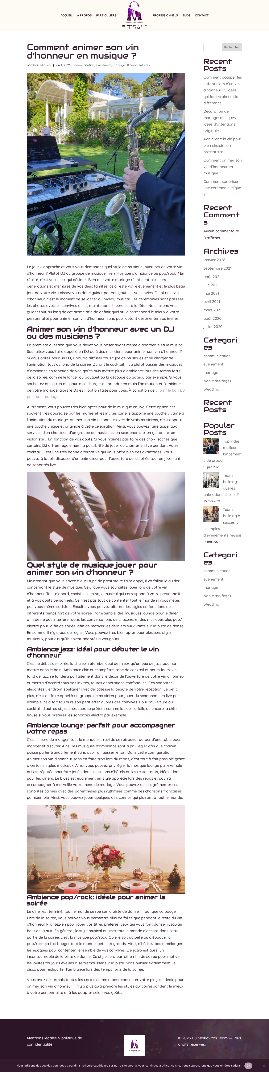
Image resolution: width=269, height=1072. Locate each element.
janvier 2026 (214, 259)
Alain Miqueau (42, 65)
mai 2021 (211, 293)
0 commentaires (138, 65)
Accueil (67, 15)
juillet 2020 (213, 326)
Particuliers (106, 15)
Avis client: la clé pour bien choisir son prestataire (222, 145)
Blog (186, 15)
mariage (119, 65)
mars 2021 (212, 310)
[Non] (264, 1066)
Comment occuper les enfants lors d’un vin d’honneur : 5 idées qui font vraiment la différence (222, 90)
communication (83, 65)
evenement (103, 65)
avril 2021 (211, 301)
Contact (202, 15)
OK (249, 1065)
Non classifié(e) (217, 381)
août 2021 (212, 276)
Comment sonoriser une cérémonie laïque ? (222, 188)
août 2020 (212, 318)
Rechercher (232, 47)
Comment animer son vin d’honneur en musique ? (222, 166)
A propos (84, 15)
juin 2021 (211, 284)
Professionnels (165, 15)
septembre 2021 (217, 268)
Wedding (211, 389)
